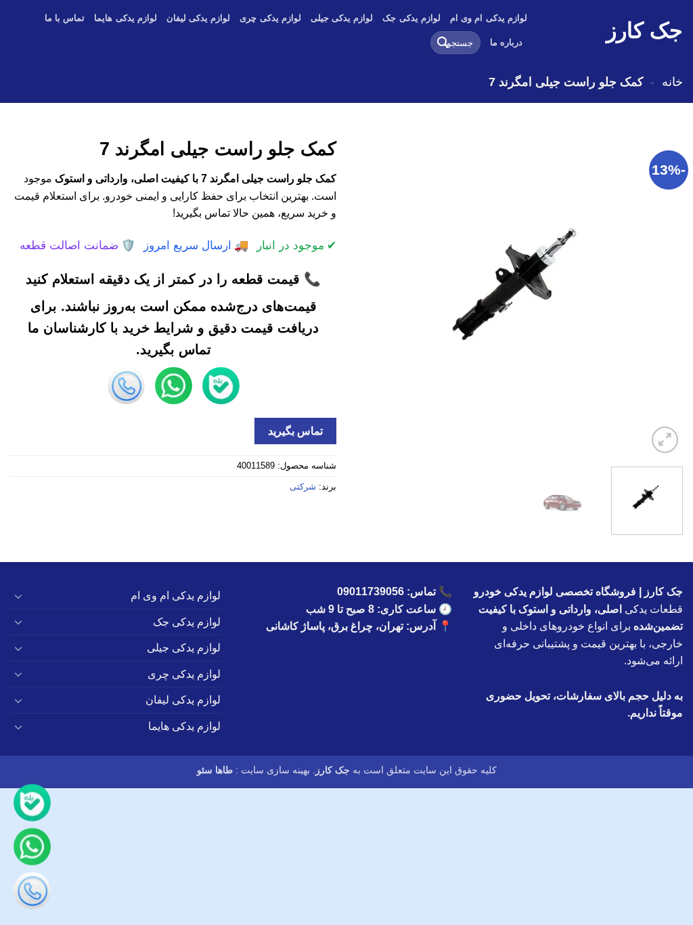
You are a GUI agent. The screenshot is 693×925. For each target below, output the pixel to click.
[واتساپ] (32, 848)
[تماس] (32, 892)
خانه (672, 81)
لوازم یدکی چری (270, 18)
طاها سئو (215, 770)
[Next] (370, 293)
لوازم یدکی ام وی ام (488, 18)
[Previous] (659, 293)
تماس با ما (65, 18)
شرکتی (303, 486)
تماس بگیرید (295, 431)
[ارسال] (442, 42)
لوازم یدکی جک (411, 18)
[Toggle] (18, 596)
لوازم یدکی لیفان (198, 18)
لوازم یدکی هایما (125, 18)
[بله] (32, 804)
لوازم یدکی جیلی (342, 18)
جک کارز (644, 30)
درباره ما (506, 42)
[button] (665, 440)
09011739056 (370, 591)
